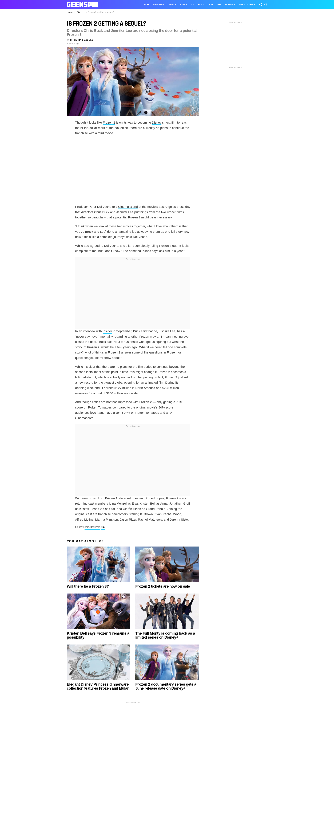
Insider (107, 331)
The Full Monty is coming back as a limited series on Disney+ (165, 635)
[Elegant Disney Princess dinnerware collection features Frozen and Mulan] (98, 662)
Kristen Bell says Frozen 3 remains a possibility (98, 635)
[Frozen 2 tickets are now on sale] (167, 564)
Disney (156, 122)
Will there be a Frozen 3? (88, 586)
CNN (103, 527)
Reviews (158, 4)
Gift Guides (247, 4)
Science (230, 4)
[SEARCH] (265, 4)
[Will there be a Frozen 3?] (98, 564)
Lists (183, 4)
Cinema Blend (128, 207)
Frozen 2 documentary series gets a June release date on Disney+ (165, 686)
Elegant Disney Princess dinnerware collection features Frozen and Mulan (98, 686)
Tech (145, 4)
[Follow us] (261, 4)
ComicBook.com (92, 527)
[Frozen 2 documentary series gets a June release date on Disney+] (167, 662)
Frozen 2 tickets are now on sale (162, 586)
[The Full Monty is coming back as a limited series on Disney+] (167, 611)
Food (201, 4)
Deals (172, 4)
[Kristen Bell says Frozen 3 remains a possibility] (98, 611)
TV (192, 4)
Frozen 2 (109, 122)
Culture (215, 4)
